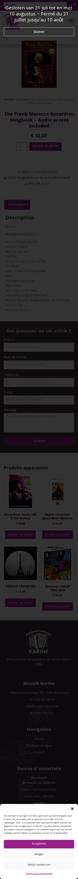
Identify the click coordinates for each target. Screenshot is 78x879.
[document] (39, 439)
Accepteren (39, 844)
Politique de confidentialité (39, 874)
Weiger (39, 854)
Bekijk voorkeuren (39, 865)
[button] (72, 809)
